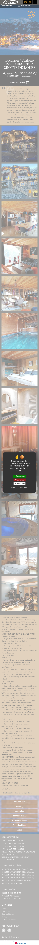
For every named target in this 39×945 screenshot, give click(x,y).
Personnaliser (19, 484)
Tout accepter (20, 476)
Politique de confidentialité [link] (19, 487)
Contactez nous (34, 5)
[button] (19, 5)
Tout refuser (20, 480)
